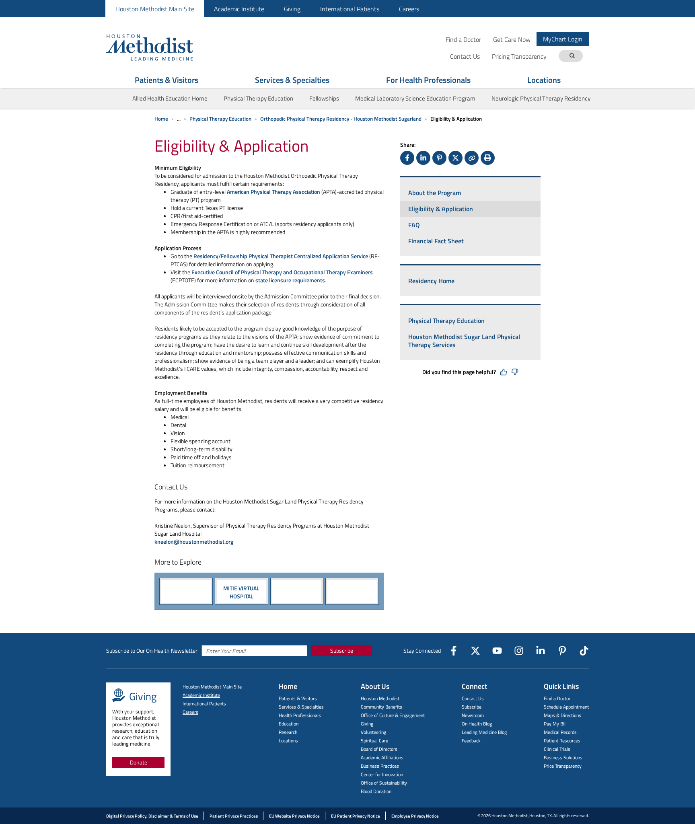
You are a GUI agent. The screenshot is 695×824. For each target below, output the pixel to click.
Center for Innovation (382, 774)
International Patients (349, 9)
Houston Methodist (380, 698)
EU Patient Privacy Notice (355, 816)
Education (288, 723)
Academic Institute (239, 9)
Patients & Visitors (166, 80)
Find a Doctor (463, 39)
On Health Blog (477, 723)
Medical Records (560, 732)
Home (161, 119)
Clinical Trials (557, 749)
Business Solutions (563, 757)
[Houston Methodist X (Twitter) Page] (475, 651)
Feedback (471, 740)
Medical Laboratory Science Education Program (415, 98)
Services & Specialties (292, 80)
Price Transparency (563, 766)
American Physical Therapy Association (274, 191)
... (179, 119)
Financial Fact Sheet (436, 241)
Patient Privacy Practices (234, 816)
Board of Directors (379, 749)
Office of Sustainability (384, 783)
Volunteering (373, 732)
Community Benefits (381, 707)
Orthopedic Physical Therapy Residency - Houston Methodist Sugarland (341, 119)
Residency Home (431, 281)
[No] (514, 372)
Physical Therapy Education (258, 98)
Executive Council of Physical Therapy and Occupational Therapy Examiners (282, 272)
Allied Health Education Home (170, 98)
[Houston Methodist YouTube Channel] (497, 651)
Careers (409, 9)
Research (288, 732)
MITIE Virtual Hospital (241, 592)
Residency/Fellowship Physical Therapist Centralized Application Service (281, 256)
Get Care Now (512, 39)
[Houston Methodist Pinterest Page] (562, 651)
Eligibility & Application (440, 209)
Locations (544, 80)
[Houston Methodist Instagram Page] (519, 651)
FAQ (414, 225)
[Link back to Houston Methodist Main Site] (160, 47)
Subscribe (341, 650)
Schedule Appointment (566, 707)
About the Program (434, 192)
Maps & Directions (562, 715)
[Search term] (572, 56)
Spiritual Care (374, 740)
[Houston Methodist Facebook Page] (454, 651)
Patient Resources (562, 740)
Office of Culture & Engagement (393, 715)
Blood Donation (376, 791)
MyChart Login (562, 39)
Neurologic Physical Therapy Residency (540, 98)
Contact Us (473, 698)
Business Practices (380, 766)
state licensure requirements (290, 280)
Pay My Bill (555, 723)
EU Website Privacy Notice (294, 816)
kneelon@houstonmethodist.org (193, 541)
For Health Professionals (428, 80)
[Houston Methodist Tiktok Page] (584, 651)
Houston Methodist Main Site (154, 9)
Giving (292, 9)
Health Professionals (300, 715)
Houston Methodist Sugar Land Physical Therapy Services (464, 340)
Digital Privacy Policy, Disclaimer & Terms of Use (152, 816)
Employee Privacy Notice (415, 816)
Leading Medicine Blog (484, 732)
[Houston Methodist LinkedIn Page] (540, 651)
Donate (138, 762)
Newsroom (473, 715)
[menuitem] (154, 8)
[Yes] (503, 372)
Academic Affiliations (382, 757)
